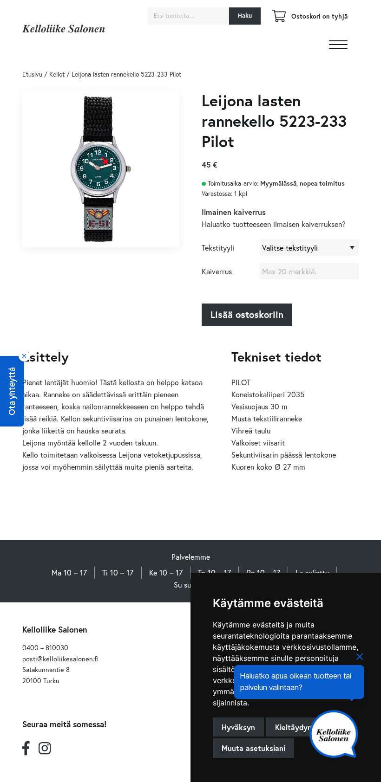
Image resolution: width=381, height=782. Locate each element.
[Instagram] (45, 748)
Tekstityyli (218, 247)
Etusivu (32, 74)
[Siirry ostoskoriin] (279, 19)
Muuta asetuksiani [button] (253, 748)
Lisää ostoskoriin (246, 314)
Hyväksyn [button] (238, 727)
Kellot (57, 74)
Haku (245, 15)
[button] (12, 391)
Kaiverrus (217, 271)
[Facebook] (26, 748)
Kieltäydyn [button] (293, 727)
